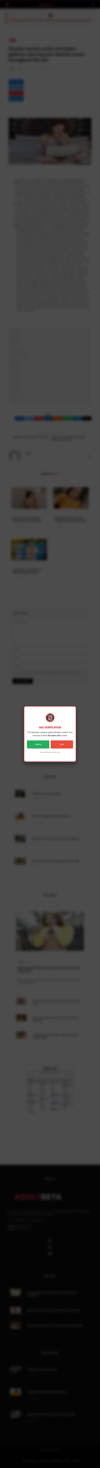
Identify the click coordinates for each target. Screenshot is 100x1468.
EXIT (62, 744)
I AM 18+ (38, 744)
